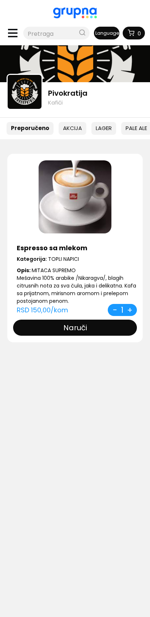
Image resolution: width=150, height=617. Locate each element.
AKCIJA (72, 128)
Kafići (55, 102)
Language (107, 33)
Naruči (75, 328)
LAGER (104, 128)
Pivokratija (67, 93)
